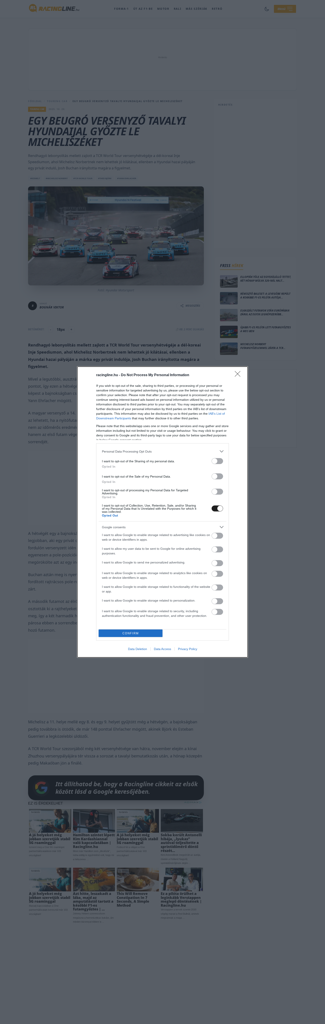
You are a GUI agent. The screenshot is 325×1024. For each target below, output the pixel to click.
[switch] (217, 461)
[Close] (239, 375)
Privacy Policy (187, 649)
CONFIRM (130, 633)
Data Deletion (137, 649)
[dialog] (162, 512)
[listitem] (162, 451)
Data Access (162, 649)
